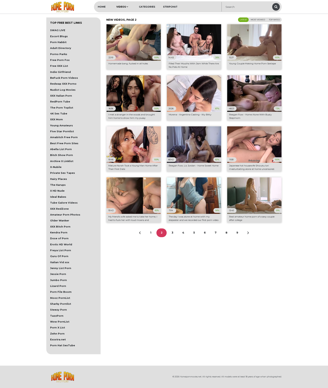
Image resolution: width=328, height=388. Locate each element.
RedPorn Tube (60, 101)
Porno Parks (58, 54)
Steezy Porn (58, 309)
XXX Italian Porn (61, 95)
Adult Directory (60, 48)
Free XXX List (59, 66)
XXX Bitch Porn (60, 226)
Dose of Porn (59, 238)
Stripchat (170, 6)
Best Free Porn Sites (64, 143)
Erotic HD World (61, 244)
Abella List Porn (61, 149)
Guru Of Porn (59, 256)
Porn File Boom (61, 291)
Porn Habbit (58, 42)
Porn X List (57, 327)
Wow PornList (59, 321)
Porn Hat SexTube (62, 345)
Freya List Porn (60, 250)
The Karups (58, 184)
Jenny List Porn (60, 268)
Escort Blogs (59, 36)
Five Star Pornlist (62, 131)
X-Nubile (56, 167)
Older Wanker (59, 220)
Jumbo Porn (58, 280)
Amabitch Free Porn (64, 137)
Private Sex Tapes (62, 173)
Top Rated (274, 19)
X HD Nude (57, 190)
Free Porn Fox (60, 60)
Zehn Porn (57, 333)
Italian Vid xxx (59, 262)
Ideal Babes (58, 196)
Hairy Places (58, 179)
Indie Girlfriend (60, 72)
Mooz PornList (60, 298)
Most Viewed (258, 19)
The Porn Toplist (61, 107)
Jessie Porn (58, 274)
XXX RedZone (59, 208)
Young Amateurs (61, 125)
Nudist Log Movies (63, 89)
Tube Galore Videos (64, 202)
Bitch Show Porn (61, 155)
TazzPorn (56, 315)
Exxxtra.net (58, 339)
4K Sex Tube (58, 113)
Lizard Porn (58, 286)
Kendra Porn (58, 232)
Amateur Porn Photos (65, 214)
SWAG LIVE (57, 30)
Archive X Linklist (61, 161)
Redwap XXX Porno (63, 83)
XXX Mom (56, 119)
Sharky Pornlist (60, 303)
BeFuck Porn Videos (64, 77)
